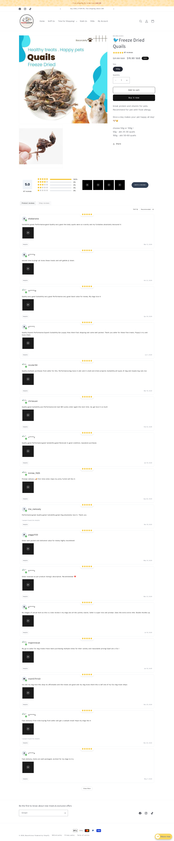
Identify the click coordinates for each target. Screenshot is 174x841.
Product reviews (28, 203)
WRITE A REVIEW (140, 185)
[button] (67, 21)
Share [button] (118, 144)
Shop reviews (44, 203)
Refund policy (57, 835)
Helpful (25, 244)
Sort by (135, 209)
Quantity (116, 75)
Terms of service (83, 835)
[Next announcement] (113, 9)
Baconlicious (29, 836)
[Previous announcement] (60, 9)
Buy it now (134, 97)
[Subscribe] (65, 813)
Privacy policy (69, 835)
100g (118, 69)
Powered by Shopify (42, 836)
